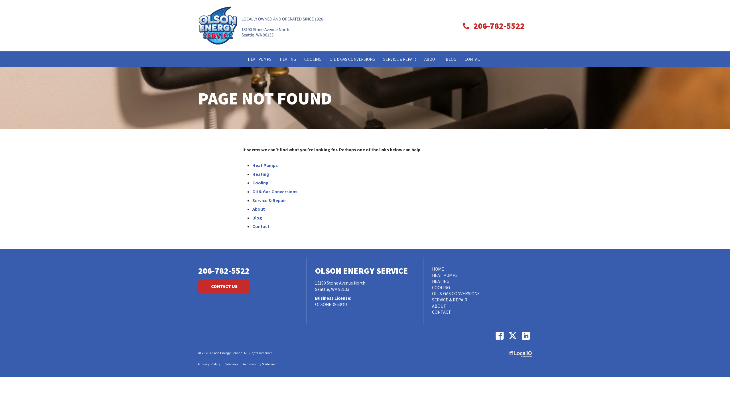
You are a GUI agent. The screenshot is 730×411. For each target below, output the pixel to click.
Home (438, 269)
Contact (473, 59)
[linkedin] (526, 336)
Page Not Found (265, 98)
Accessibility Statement (260, 364)
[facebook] (499, 336)
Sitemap (231, 364)
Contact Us (224, 286)
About (430, 59)
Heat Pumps (259, 59)
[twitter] (512, 336)
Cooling (312, 59)
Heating (288, 59)
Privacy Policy (209, 364)
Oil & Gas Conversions (352, 59)
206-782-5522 (224, 270)
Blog (451, 59)
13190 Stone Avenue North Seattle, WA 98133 (340, 286)
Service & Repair (399, 59)
